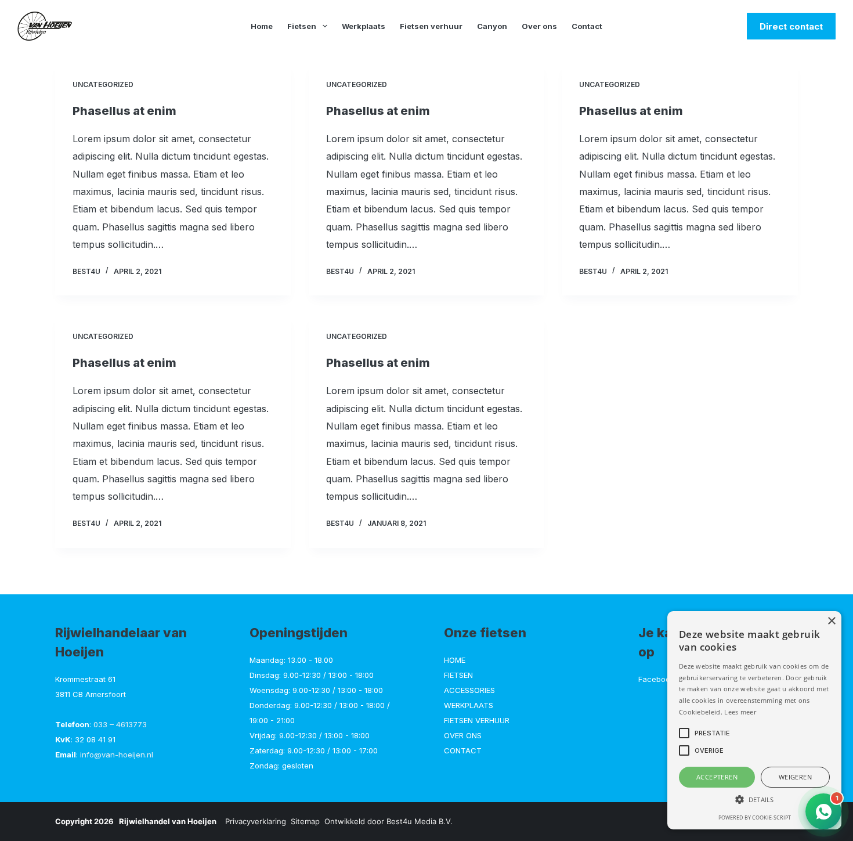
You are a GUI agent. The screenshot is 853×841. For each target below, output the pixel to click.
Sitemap (305, 821)
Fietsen (301, 26)
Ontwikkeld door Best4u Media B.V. (388, 821)
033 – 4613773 (120, 724)
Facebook (656, 679)
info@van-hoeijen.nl (116, 754)
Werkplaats (363, 26)
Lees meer (740, 712)
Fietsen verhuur (431, 26)
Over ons (539, 26)
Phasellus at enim (124, 111)
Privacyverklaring (255, 821)
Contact (587, 26)
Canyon (492, 26)
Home (262, 26)
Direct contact (791, 26)
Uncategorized (103, 84)
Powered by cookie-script (754, 817)
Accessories (469, 690)
